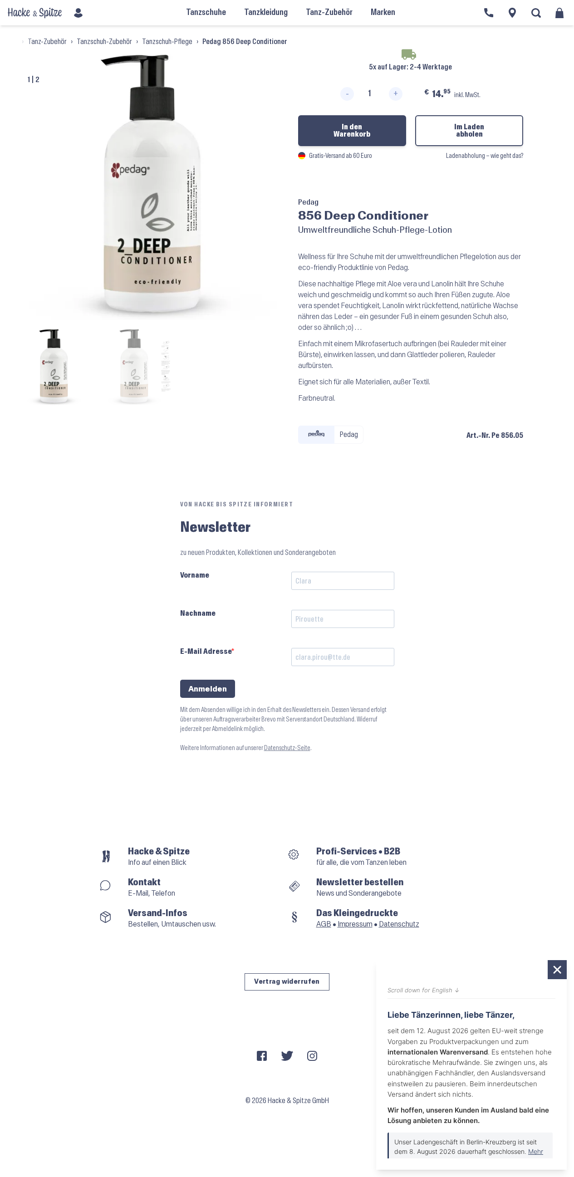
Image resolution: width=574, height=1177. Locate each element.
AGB (323, 924)
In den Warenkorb (352, 130)
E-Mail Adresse (205, 651)
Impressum (355, 924)
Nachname (198, 613)
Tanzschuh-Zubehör (104, 41)
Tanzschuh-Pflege (167, 41)
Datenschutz (399, 924)
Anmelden (207, 689)
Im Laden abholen (469, 130)
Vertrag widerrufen (287, 981)
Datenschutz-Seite (287, 748)
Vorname (194, 575)
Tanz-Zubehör (47, 41)
